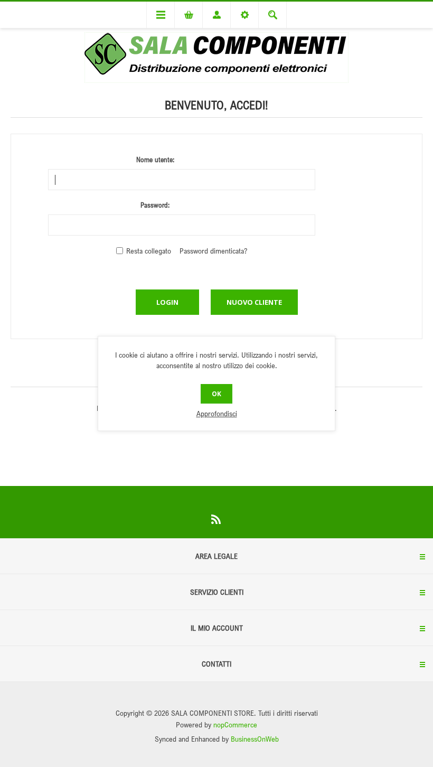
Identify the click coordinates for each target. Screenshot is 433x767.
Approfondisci (216, 413)
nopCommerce (235, 724)
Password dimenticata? (213, 250)
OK (216, 393)
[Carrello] (188, 15)
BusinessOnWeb (255, 738)
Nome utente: (155, 159)
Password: (155, 205)
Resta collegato (148, 250)
